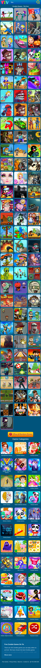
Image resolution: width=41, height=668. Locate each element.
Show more (8, 655)
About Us (20, 661)
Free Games (5, 661)
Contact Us (26, 661)
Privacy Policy (13, 661)
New (12, 2)
